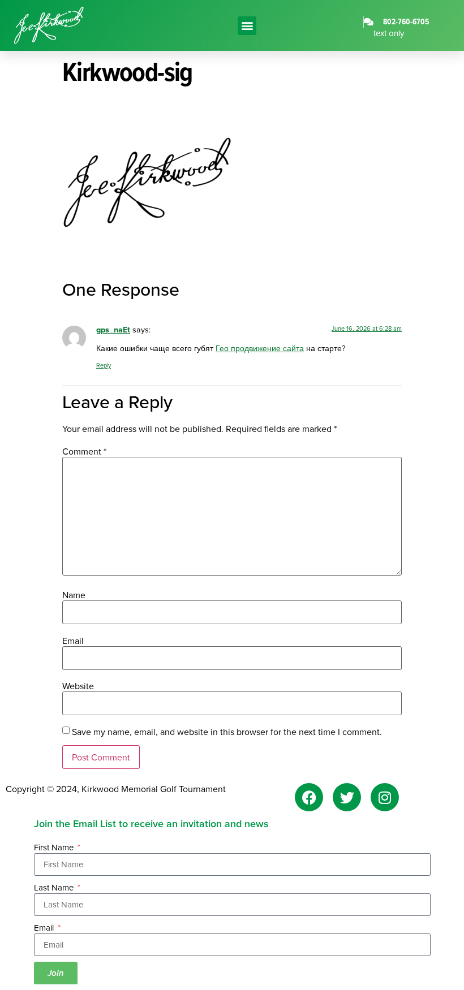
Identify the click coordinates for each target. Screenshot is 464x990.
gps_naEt (113, 329)
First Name (55, 847)
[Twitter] (347, 797)
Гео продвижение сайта (260, 348)
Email (73, 640)
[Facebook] (309, 797)
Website (78, 685)
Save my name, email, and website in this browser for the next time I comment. (227, 731)
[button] (247, 25)
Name (73, 594)
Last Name (55, 887)
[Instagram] (385, 797)
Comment (84, 451)
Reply (103, 365)
